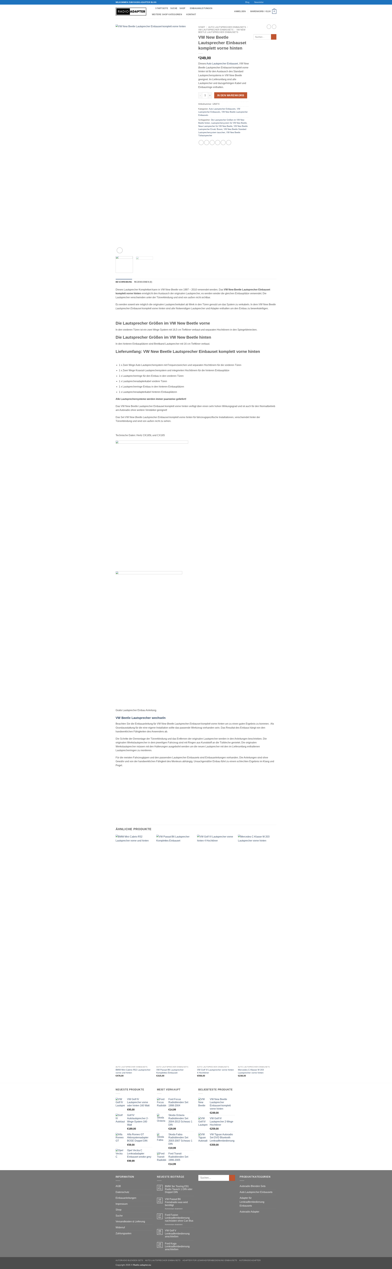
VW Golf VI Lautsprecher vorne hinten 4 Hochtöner (215, 1071)
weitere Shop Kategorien (167, 14)
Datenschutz (122, 1192)
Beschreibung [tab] (124, 282)
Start (201, 27)
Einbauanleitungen (201, 8)
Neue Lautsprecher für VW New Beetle (215, 126)
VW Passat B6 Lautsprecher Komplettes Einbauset (170, 1071)
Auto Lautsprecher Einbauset (222, 63)
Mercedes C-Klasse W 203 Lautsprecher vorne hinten (251, 1071)
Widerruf (120, 1227)
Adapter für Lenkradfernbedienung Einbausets (252, 1202)
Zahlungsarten (123, 1233)
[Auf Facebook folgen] (266, 2)
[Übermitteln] (273, 37)
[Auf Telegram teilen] (228, 142)
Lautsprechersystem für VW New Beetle (229, 123)
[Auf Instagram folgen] (269, 2)
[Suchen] (152, 8)
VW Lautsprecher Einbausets (215, 30)
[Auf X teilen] (206, 142)
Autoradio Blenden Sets (253, 1186)
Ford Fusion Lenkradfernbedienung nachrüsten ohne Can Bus (179, 1218)
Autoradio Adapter (249, 1211)
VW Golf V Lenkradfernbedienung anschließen (177, 1233)
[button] (257, 2)
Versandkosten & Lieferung (130, 1221)
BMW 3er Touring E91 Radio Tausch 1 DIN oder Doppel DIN (178, 1189)
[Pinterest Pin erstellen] (217, 142)
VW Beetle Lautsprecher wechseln (141, 718)
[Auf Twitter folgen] (272, 2)
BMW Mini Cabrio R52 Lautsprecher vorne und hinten (133, 1071)
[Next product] (269, 26)
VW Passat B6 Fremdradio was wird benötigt (176, 1202)
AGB (118, 1186)
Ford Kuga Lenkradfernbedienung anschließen (177, 1246)
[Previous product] (274, 26)
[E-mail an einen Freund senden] (212, 142)
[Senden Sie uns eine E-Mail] (275, 2)
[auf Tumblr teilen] (223, 142)
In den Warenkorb (230, 95)
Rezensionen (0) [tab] (143, 282)
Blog (247, 2)
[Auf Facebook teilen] (201, 142)
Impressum (122, 1204)
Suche (173, 8)
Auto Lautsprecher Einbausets (227, 27)
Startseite (161, 8)
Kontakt (191, 14)
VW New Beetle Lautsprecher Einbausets (221, 31)
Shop (182, 8)
